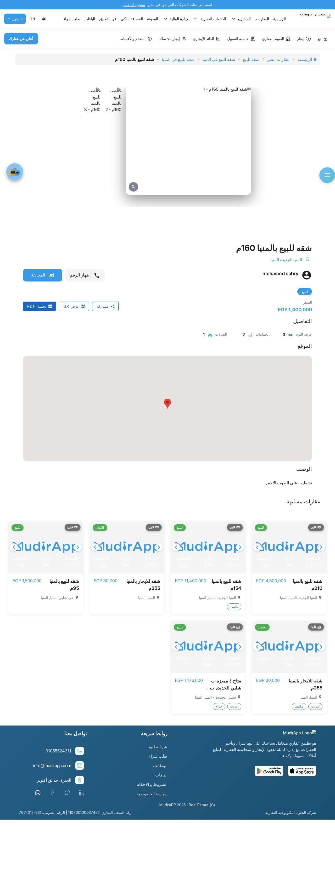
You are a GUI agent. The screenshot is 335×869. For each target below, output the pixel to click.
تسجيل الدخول (134, 4)
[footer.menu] (327, 175)
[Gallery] (289, 547)
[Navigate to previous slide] (257, 547)
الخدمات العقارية (213, 18)
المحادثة (38, 275)
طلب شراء (71, 18)
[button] (32, 19)
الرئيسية (279, 18)
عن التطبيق (107, 18)
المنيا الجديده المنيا (286, 259)
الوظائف (160, 765)
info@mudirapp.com (52, 765)
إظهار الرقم (81, 275)
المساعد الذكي (132, 18)
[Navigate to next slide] (321, 547)
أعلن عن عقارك (21, 38)
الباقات (90, 18)
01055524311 (58, 750)
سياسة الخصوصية (152, 793)
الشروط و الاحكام (152, 784)
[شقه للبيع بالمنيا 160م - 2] (113, 142)
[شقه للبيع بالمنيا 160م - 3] (92, 142)
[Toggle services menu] (195, 18)
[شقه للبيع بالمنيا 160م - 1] (188, 140)
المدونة (152, 18)
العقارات (262, 18)
